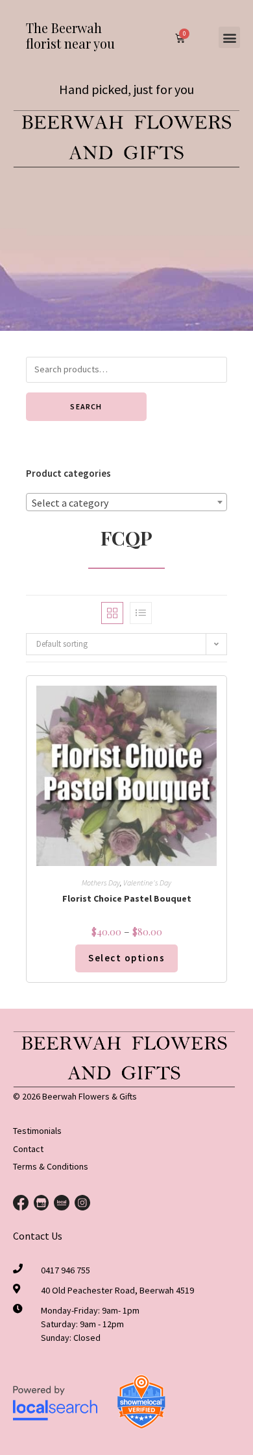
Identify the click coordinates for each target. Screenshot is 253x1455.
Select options (126, 958)
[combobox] (126, 502)
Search (86, 406)
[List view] (141, 613)
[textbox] (126, 503)
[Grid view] (112, 613)
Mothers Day (101, 882)
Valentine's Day (147, 882)
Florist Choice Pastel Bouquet (126, 898)
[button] (229, 37)
